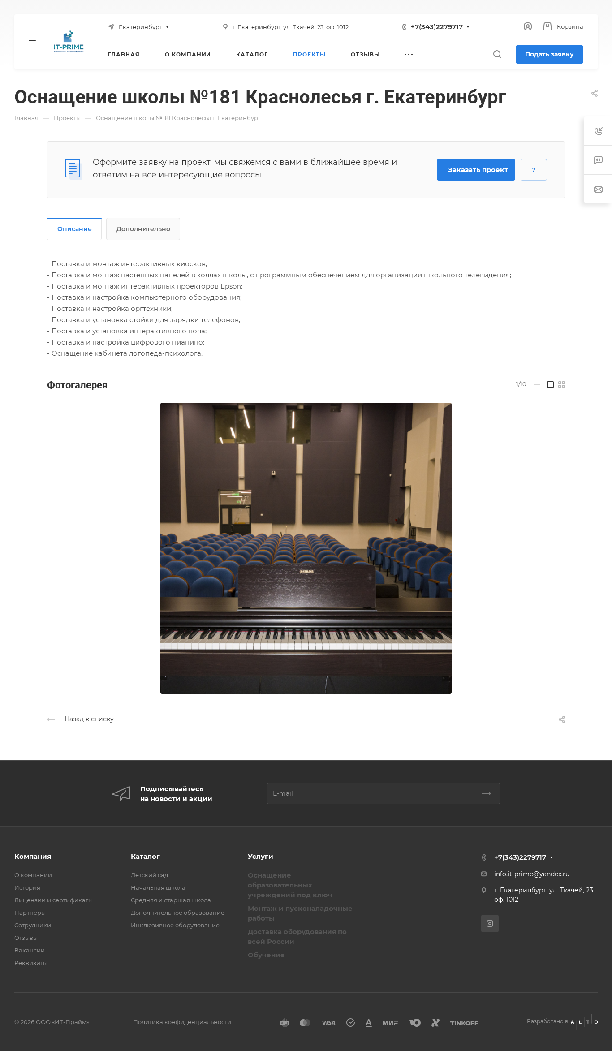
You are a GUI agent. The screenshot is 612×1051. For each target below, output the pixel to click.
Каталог (145, 856)
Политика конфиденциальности (182, 1021)
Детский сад (149, 875)
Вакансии (29, 950)
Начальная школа (158, 887)
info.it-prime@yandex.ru (531, 874)
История (27, 887)
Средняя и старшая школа (171, 900)
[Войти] (528, 26)
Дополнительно (143, 229)
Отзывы (26, 937)
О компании (33, 875)
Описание (74, 229)
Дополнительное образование (177, 912)
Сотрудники (32, 925)
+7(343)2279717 (437, 26)
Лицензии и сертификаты (53, 900)
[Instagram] (490, 923)
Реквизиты (30, 962)
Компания (32, 856)
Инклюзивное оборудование (175, 925)
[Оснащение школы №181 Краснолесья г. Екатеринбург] (306, 548)
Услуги (260, 856)
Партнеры (30, 912)
